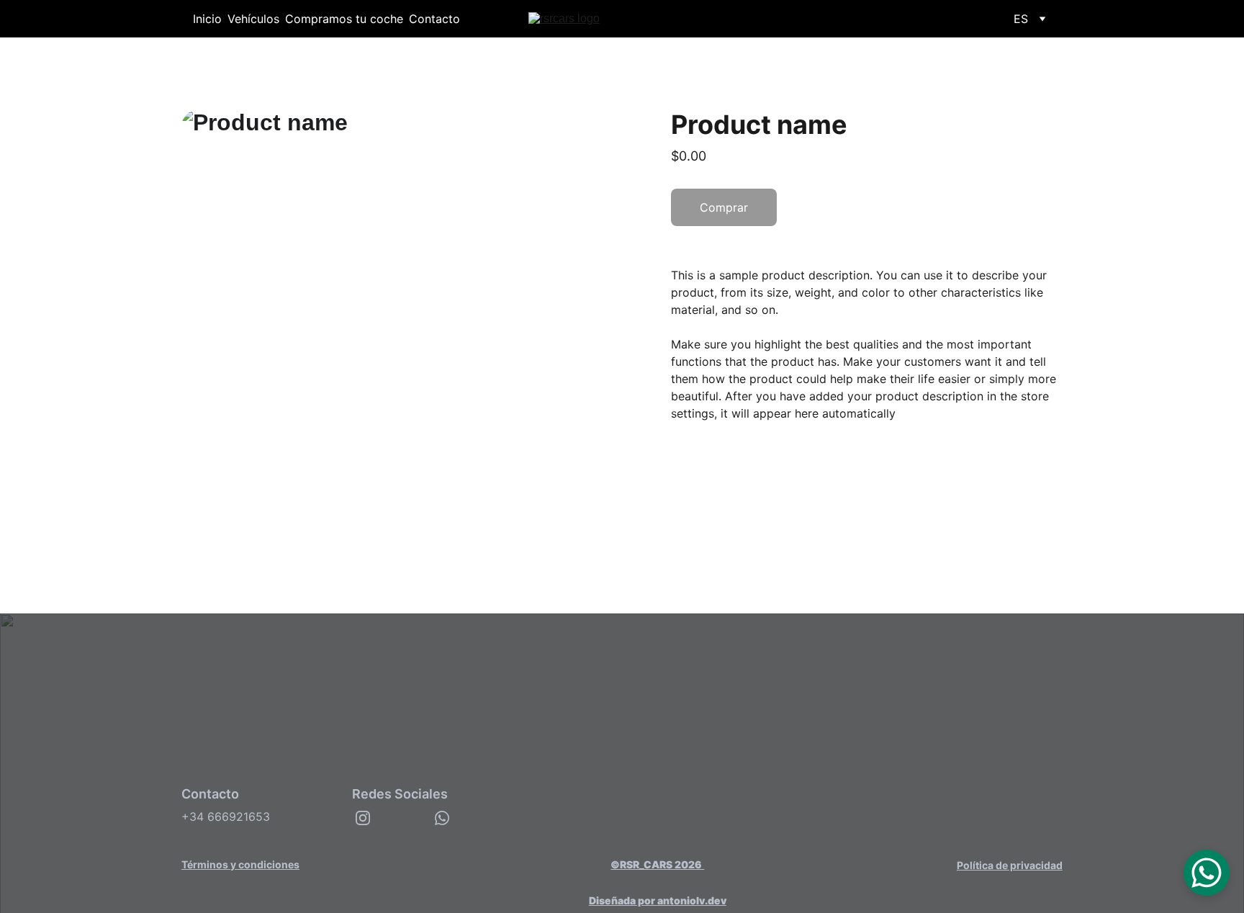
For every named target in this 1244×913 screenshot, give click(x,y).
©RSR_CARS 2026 (657, 864)
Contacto (434, 19)
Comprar (724, 207)
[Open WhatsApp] (1207, 873)
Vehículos (253, 19)
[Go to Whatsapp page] (442, 818)
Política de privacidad (1010, 865)
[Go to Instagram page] (363, 818)
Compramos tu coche (344, 19)
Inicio (207, 19)
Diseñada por (623, 900)
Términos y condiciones (240, 864)
